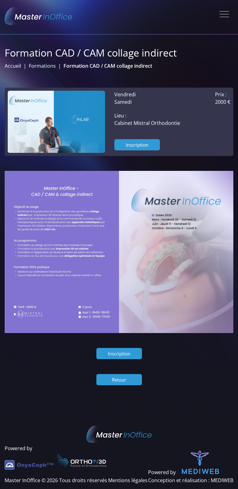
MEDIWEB (222, 480)
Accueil (13, 65)
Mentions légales (128, 480)
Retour (119, 380)
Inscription (137, 145)
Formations (42, 65)
